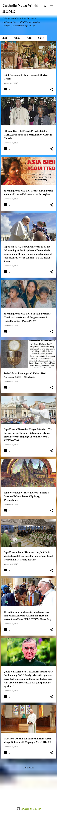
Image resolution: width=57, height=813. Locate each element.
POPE (29, 38)
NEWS (41, 38)
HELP (4, 38)
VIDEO (17, 38)
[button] (51, 89)
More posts (28, 767)
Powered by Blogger (30, 808)
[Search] (45, 6)
